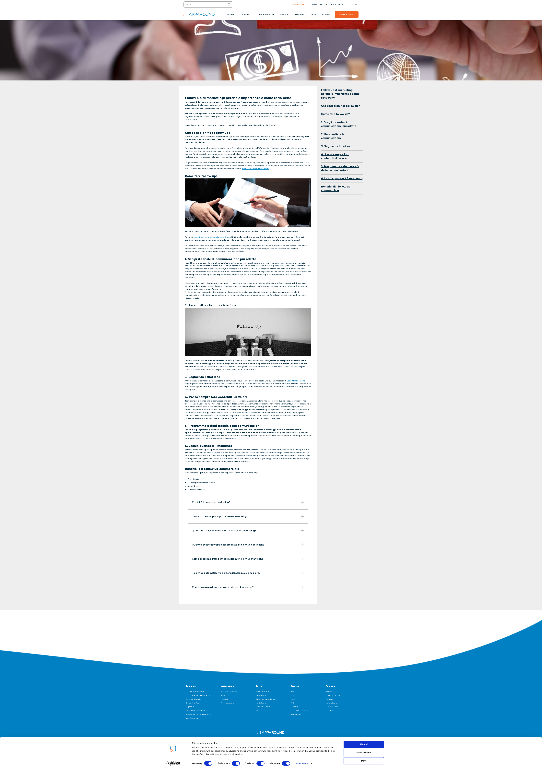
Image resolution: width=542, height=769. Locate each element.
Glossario (294, 707)
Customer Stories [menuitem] (265, 14)
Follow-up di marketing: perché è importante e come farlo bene (340, 94)
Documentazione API (299, 710)
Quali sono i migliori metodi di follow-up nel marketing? (224, 530)
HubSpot (224, 699)
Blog (292, 691)
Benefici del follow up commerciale (335, 188)
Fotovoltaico (261, 695)
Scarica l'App (298, 4)
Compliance (337, 4)
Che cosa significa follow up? (340, 105)
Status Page (295, 714)
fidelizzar (246, 168)
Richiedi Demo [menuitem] (346, 14)
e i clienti (254, 168)
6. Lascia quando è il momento (341, 178)
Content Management (195, 691)
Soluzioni (191, 686)
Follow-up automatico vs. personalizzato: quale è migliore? (226, 573)
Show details (301, 763)
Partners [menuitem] (299, 14)
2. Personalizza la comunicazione (332, 136)
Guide (293, 695)
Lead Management (296, 381)
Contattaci (330, 710)
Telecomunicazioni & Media (266, 699)
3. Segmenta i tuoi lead (336, 146)
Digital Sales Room (193, 703)
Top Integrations (227, 703)
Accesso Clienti (317, 4)
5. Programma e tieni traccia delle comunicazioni (340, 168)
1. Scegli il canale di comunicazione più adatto (338, 124)
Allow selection (363, 752)
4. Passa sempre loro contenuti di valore (335, 156)
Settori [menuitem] (245, 14)
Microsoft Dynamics (229, 691)
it (353, 4)
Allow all (363, 744)
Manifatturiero (261, 703)
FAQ (292, 703)
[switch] (236, 763)
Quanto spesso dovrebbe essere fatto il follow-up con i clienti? (228, 544)
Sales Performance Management (199, 714)
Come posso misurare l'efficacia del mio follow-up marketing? (228, 559)
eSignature (190, 707)
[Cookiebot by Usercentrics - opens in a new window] (173, 763)
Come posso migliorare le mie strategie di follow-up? (223, 587)
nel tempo (264, 168)
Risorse (295, 686)
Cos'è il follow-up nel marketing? (211, 502)
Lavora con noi (332, 707)
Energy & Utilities (262, 691)
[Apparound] (271, 733)
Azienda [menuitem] (326, 14)
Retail (258, 710)
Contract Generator (194, 699)
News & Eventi (331, 703)
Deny (363, 761)
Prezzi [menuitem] (313, 14)
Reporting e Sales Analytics (196, 710)
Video (293, 699)
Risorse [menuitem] (284, 14)
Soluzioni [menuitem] (230, 14)
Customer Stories (333, 695)
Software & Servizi (263, 707)
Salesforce (225, 695)
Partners (329, 699)
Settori (260, 686)
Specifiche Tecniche (193, 718)
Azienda (330, 686)
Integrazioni (228, 686)
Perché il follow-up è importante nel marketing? (220, 516)
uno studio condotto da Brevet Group (212, 237)
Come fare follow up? (335, 114)
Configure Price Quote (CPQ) (198, 695)
